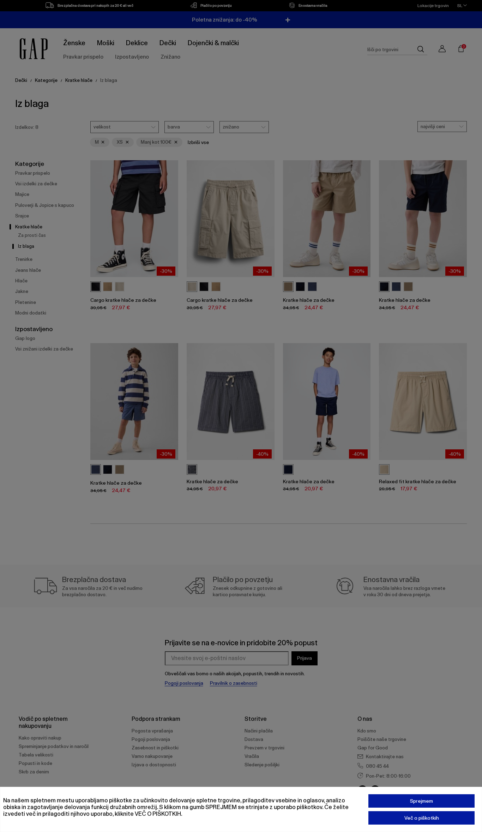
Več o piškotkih (421, 818)
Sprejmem (421, 801)
